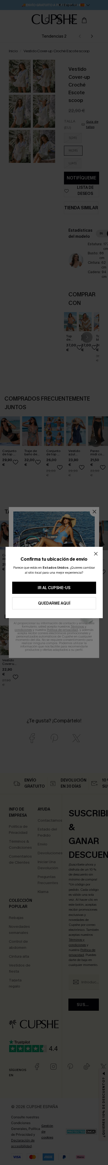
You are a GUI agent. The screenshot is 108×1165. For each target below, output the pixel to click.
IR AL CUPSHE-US (54, 588)
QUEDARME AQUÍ (54, 603)
